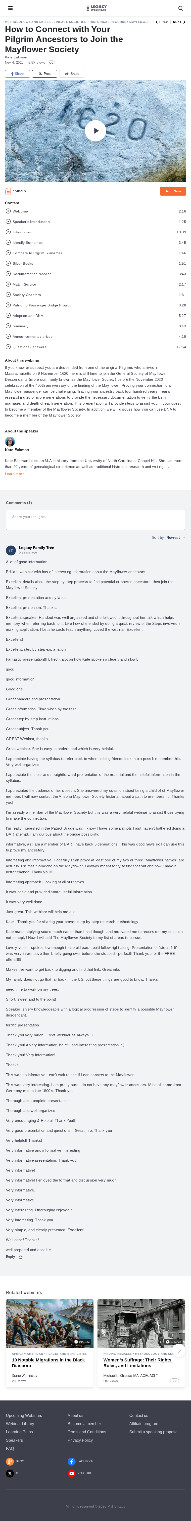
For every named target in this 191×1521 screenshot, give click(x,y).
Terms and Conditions (87, 1432)
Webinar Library (20, 1424)
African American (27, 1353)
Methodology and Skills (28, 21)
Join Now (173, 191)
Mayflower (139, 21)
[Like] (21, 1257)
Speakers (14, 1440)
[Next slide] (179, 1350)
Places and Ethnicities (67, 1353)
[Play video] (95, 130)
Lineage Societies (70, 21)
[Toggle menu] (10, 8)
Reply (10, 1257)
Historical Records (108, 21)
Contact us (138, 1415)
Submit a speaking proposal (154, 1432)
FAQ (10, 1448)
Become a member (84, 1424)
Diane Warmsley (24, 1376)
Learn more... (16, 474)
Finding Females (117, 1353)
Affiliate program (143, 1424)
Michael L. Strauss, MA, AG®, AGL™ (130, 1376)
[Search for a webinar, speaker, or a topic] (180, 8)
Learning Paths (19, 1432)
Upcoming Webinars (24, 1415)
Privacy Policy (80, 1440)
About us (75, 1415)
